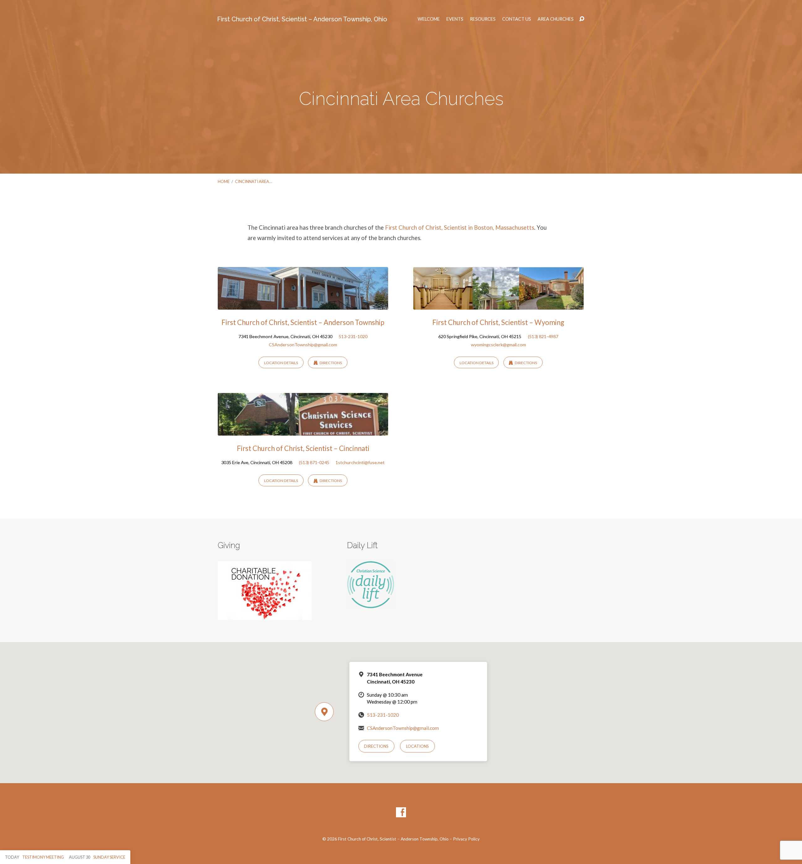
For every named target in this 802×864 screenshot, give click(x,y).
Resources (483, 19)
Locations (417, 746)
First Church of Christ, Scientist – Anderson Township (302, 322)
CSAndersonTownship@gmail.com (303, 344)
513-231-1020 (353, 336)
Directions (330, 362)
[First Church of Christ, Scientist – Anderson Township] (303, 305)
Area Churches (556, 19)
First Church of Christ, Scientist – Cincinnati (303, 448)
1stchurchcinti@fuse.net (360, 462)
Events (454, 19)
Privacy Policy (466, 838)
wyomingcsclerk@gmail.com (498, 344)
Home (224, 181)
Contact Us (516, 19)
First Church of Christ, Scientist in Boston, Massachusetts (459, 227)
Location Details (281, 362)
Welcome (429, 19)
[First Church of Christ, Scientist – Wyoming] (498, 305)
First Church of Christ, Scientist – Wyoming (498, 322)
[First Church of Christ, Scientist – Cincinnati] (303, 431)
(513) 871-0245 (314, 462)
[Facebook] (401, 812)
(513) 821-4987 (543, 336)
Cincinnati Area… (253, 181)
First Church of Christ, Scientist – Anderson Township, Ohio (302, 19)
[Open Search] (581, 19)
